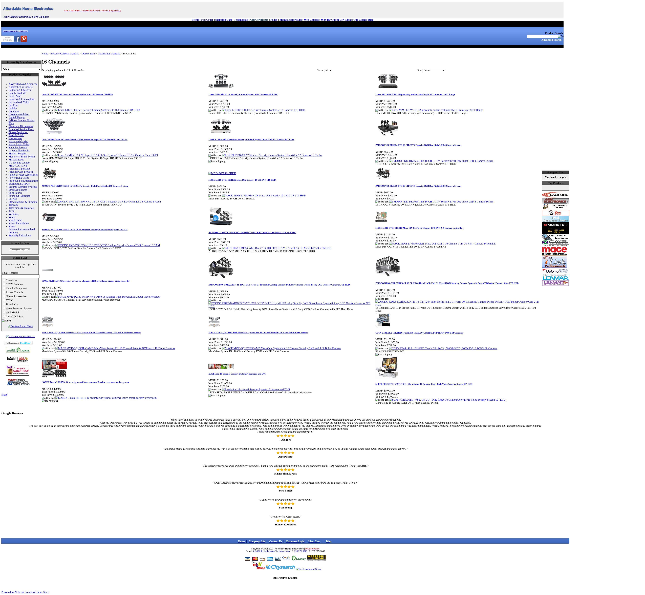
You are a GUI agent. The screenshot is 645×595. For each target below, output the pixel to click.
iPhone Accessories (16, 296)
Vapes (12, 217)
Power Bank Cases (19, 177)
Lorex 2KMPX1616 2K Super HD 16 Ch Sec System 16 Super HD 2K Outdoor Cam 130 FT (84, 139)
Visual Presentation (19, 223)
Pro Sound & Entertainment (23, 180)
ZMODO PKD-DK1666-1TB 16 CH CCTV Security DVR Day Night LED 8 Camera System (418, 186)
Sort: (419, 70)
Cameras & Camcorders (21, 99)
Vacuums (13, 214)
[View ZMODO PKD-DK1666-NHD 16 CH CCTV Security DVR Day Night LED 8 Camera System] (108, 201)
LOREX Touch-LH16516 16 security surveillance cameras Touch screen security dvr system (85, 382)
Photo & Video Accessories (23, 174)
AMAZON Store (15, 316)
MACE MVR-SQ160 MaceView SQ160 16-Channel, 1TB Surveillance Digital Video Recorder (86, 281)
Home (44, 53)
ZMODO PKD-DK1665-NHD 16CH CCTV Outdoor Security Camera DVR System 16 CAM (84, 229)
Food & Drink (16, 135)
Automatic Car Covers (20, 87)
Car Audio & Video (19, 102)
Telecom (13, 204)
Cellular (13, 108)
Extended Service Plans (21, 129)
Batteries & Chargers (20, 90)
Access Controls (14, 292)
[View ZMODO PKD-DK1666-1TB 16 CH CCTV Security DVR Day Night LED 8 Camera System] (441, 201)
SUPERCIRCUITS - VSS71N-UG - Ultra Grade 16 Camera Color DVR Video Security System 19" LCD (423, 384)
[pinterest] (23, 40)
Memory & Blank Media (22, 156)
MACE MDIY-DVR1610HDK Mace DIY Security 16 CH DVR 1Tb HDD (242, 180)
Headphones (15, 138)
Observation (88, 53)
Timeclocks (12, 304)
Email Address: (10, 272)
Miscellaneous (16, 159)
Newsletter (11, 280)
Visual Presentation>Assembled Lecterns (22, 229)
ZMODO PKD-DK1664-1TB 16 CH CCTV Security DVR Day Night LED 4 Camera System (418, 145)
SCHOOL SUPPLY (19, 183)
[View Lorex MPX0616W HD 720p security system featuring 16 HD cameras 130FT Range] (436, 110)
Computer (14, 111)
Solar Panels (15, 192)
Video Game (15, 220)
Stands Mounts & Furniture (23, 201)
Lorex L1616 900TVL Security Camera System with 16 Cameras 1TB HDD (77, 94)
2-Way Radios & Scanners (23, 84)
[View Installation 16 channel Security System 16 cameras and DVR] (256, 389)
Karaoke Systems (18, 147)
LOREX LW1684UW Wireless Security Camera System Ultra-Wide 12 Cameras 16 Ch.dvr (251, 139)
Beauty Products (17, 93)
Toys (11, 211)
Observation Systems (109, 53)
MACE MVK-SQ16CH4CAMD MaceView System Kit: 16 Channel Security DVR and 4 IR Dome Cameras (91, 332)
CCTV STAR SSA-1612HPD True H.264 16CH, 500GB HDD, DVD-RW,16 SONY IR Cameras (419, 333)
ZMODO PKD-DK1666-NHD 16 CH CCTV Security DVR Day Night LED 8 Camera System (85, 186)
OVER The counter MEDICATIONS (19, 164)
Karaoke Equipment (16, 288)
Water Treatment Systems (19, 308)
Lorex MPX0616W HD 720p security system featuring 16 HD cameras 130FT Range (415, 94)
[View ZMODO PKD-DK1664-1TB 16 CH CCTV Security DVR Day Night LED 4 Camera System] (441, 160)
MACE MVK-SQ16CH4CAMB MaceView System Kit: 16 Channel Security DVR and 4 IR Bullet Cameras (258, 332)
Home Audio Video (19, 144)
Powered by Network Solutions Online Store (25, 592)
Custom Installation (19, 114)
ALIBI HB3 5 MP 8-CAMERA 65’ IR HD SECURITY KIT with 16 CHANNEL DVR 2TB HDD (252, 232)
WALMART (12, 312)
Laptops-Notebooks (19, 150)
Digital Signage (17, 117)
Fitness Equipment (18, 132)
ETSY (9, 300)
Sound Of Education (19, 195)
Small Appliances (18, 189)
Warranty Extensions (20, 235)
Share (4, 394)
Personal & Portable (19, 168)
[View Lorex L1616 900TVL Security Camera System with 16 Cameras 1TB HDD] (97, 110)
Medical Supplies (18, 153)
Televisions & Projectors (21, 208)
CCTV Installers (14, 284)
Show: (320, 70)
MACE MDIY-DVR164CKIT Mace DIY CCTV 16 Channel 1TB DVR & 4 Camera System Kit (419, 228)
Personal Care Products (21, 171)
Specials (13, 198)
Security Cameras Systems (23, 186)
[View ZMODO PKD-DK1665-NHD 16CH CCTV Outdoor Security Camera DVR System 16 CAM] (107, 245)
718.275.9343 (300, 551)
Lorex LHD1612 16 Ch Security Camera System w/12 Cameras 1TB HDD (243, 94)
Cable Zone (15, 96)
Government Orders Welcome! (15, 31)
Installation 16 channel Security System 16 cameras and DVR (237, 374)
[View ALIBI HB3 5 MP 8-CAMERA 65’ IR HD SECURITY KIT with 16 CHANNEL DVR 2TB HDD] (276, 248)
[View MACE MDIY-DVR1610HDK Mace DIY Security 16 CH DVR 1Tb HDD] (264, 195)
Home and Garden (18, 141)
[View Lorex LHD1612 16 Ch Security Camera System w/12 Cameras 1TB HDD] (263, 110)
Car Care (13, 105)
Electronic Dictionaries (21, 126)
